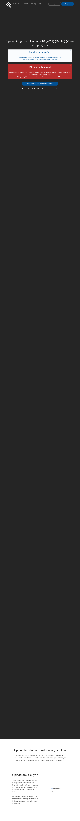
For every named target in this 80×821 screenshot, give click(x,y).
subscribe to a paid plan (50, 59)
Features (25, 4)
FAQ (39, 4)
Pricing (33, 4)
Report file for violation (51, 89)
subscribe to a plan (51, 72)
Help (9, 7)
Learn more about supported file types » (22, 808)
